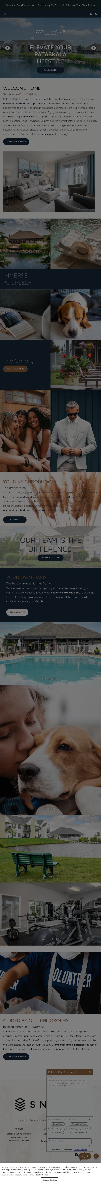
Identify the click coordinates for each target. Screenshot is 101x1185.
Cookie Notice (42, 1175)
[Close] (97, 1167)
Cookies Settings (49, 1180)
